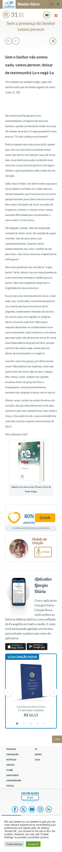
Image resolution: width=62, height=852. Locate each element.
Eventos (11, 749)
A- (16, 41)
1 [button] (17, 723)
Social (10, 786)
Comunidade (13, 780)
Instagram (40, 810)
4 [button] (37, 723)
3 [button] (31, 723)
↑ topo (57, 739)
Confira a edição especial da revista (31, 528)
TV (36, 749)
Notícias (11, 760)
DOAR (30, 797)
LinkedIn (48, 810)
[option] (31, 692)
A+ (8, 41)
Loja (37, 760)
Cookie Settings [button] (14, 844)
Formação (12, 754)
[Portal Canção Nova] (9, 4)
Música (10, 765)
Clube (9, 770)
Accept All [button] (33, 844)
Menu (52, 4)
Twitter (23, 810)
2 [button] (24, 723)
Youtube (32, 810)
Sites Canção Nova (58, 4)
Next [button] (53, 692)
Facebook (15, 810)
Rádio (38, 754)
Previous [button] (8, 692)
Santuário (12, 775)
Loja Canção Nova (22, 657)
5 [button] (44, 723)
